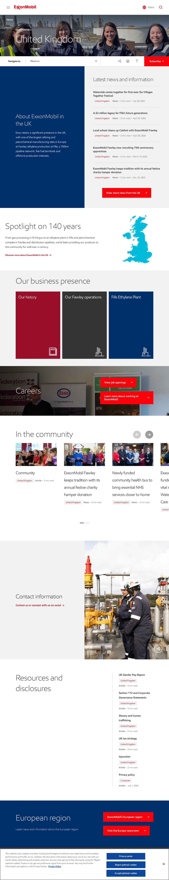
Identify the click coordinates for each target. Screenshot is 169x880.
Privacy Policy (54, 866)
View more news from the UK (123, 192)
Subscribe (155, 61)
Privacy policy (127, 774)
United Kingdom (102, 101)
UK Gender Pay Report (132, 674)
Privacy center (126, 856)
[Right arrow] (149, 435)
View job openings (115, 382)
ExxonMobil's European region (124, 816)
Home (10, 19)
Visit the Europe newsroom (123, 830)
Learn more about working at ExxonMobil (121, 398)
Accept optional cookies (126, 873)
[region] (84, 864)
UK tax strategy (128, 738)
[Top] (137, 61)
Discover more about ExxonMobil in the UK (27, 255)
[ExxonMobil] (26, 7)
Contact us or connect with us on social (39, 605)
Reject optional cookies (126, 865)
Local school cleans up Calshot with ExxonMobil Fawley (125, 130)
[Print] (127, 61)
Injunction (124, 756)
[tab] (81, 523)
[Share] (119, 61)
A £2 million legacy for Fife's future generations (120, 113)
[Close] (163, 864)
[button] (8, 7)
